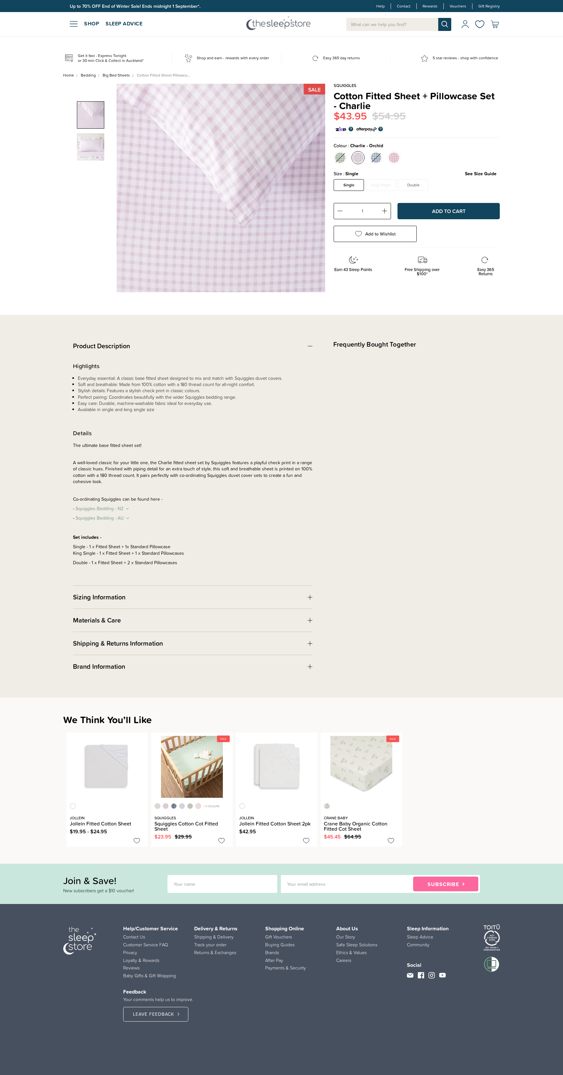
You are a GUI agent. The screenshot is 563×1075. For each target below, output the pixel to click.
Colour (358, 145)
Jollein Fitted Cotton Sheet (100, 823)
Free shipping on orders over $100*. (106, 6)
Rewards (430, 6)
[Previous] (68, 856)
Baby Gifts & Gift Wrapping (149, 975)
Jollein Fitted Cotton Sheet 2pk (274, 823)
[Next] (72, 856)
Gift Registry (489, 6)
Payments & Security (285, 968)
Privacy (130, 952)
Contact (404, 6)
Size (415, 173)
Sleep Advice (420, 937)
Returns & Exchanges (215, 952)
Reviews (131, 968)
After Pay (274, 960)
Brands (272, 952)
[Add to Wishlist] (137, 841)
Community (418, 944)
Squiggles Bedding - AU (100, 518)
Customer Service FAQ (145, 944)
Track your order (210, 944)
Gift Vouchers (278, 937)
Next (316, 183)
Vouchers (458, 6)
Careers (343, 960)
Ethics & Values (351, 952)
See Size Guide (481, 173)
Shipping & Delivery (214, 937)
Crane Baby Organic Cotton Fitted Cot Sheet (355, 826)
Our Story (345, 937)
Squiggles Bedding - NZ (99, 509)
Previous (126, 183)
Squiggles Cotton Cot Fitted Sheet (186, 826)
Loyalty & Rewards (141, 960)
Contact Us (134, 937)
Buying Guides (280, 944)
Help (380, 6)
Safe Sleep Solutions (356, 944)
